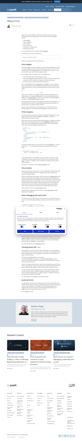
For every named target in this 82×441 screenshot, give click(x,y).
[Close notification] (80, 1)
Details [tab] (41, 212)
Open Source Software (30, 410)
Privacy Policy (21, 437)
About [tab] (58, 212)
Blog (8, 14)
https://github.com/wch (35, 320)
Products (30, 9)
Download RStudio (59, 6)
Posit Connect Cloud (20, 407)
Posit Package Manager (20, 401)
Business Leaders (10, 412)
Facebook (62, 436)
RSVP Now (57, 1)
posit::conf (49, 413)
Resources (50, 9)
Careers (68, 399)
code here (39, 84)
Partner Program (60, 396)
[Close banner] (64, 208)
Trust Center (70, 411)
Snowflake (59, 400)
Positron (29, 396)
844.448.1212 (70, 426)
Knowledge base (50, 423)
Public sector (9, 403)
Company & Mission (69, 397)
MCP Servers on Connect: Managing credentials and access (63, 359)
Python (28, 405)
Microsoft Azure (60, 411)
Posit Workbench (20, 396)
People (28, 412)
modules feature (54, 176)
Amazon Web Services (60, 409)
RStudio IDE (29, 398)
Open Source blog (31, 423)
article (44, 108)
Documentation (50, 415)
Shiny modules (39, 188)
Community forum (51, 421)
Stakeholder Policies (69, 409)
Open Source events (30, 415)
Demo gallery (65, 9)
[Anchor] (32, 64)
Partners (52, 6)
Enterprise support (49, 419)
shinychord (50, 190)
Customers (44, 9)
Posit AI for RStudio (19, 413)
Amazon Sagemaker (59, 406)
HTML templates (42, 164)
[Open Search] (71, 10)
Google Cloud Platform (60, 414)
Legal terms (69, 406)
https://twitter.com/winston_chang (32, 320)
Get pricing (19, 415)
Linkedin (71, 436)
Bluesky (74, 436)
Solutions (24, 9)
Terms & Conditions (11, 437)
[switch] (34, 227)
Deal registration (60, 398)
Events (48, 405)
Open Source (37, 9)
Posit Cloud (19, 403)
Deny (25, 231)
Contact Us (70, 417)
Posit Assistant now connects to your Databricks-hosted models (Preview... (40, 361)
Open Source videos (30, 421)
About (47, 6)
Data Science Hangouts (49, 408)
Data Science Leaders (9, 408)
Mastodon (65, 436)
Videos (48, 403)
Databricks (59, 403)
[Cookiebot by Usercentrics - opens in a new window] (57, 209)
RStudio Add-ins (32, 97)
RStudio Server (30, 400)
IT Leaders (9, 410)
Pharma (8, 400)
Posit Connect (20, 398)
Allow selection (41, 231)
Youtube (60, 436)
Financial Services (10, 396)
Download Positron (70, 6)
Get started (57, 9)
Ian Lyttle (33, 190)
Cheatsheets (29, 418)
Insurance (9, 398)
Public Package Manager (20, 410)
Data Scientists (10, 405)
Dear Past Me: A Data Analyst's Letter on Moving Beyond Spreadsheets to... (17, 359)
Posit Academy (10, 415)
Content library (50, 398)
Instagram (68, 436)
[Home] (12, 10)
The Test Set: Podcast (50, 411)
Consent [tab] (24, 212)
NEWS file (45, 51)
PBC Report (69, 401)
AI (27, 407)
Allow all (57, 231)
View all (8, 417)
